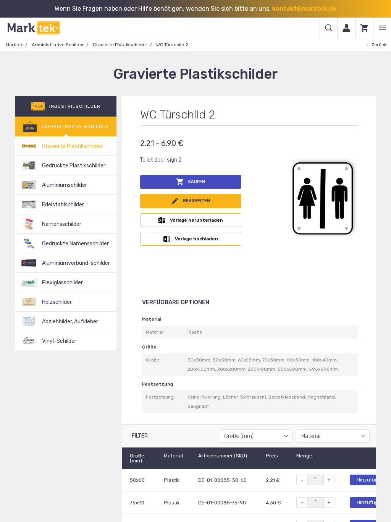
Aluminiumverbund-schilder (76, 263)
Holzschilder (57, 302)
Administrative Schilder (58, 44)
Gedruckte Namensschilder (75, 243)
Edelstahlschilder (63, 204)
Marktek (14, 44)
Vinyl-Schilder (59, 341)
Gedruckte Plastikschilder (73, 165)
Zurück (379, 44)
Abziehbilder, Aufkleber (70, 321)
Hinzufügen (370, 480)
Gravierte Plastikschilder (120, 44)
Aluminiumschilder (64, 185)
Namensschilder (61, 224)
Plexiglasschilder (62, 282)
